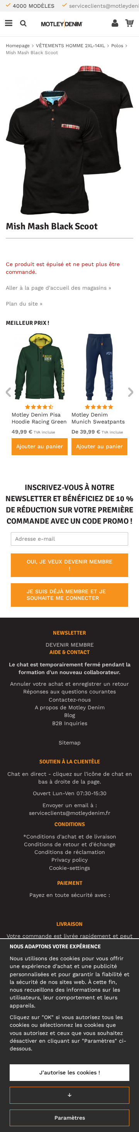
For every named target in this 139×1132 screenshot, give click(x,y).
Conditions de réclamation (69, 852)
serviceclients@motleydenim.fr (69, 813)
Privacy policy (69, 860)
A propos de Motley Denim (70, 707)
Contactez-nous (70, 700)
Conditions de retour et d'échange (69, 844)
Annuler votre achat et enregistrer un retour (69, 684)
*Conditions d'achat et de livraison (69, 836)
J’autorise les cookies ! (69, 1072)
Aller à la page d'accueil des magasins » (58, 288)
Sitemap (70, 742)
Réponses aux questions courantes (69, 691)
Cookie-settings (69, 868)
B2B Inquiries (69, 723)
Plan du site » (24, 304)
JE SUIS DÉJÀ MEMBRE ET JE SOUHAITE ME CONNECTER (66, 594)
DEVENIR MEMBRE (70, 645)
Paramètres (69, 1118)
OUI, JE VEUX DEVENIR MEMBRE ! (69, 565)
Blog (69, 715)
